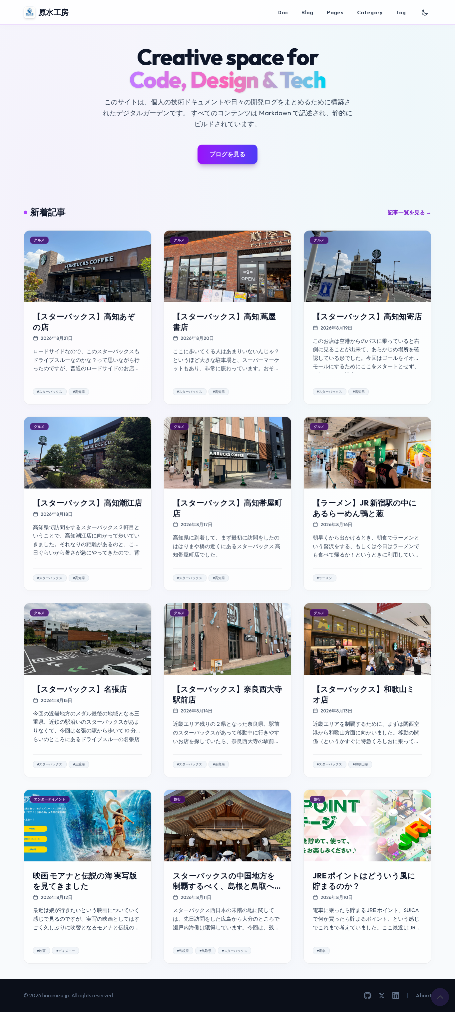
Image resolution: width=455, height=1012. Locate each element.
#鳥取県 (206, 951)
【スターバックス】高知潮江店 (87, 502)
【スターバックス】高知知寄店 (367, 316)
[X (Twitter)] (382, 996)
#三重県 (79, 764)
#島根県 (183, 951)
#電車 (321, 951)
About (423, 995)
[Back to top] (440, 997)
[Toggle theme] (425, 12)
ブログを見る (227, 154)
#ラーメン (324, 578)
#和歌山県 (360, 764)
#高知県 (79, 392)
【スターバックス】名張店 (80, 689)
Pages (335, 12)
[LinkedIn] (395, 995)
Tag (401, 12)
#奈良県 (219, 764)
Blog (307, 12)
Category (370, 12)
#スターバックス (49, 392)
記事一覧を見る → (409, 212)
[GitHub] (367, 995)
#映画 (41, 951)
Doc (282, 12)
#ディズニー (65, 951)
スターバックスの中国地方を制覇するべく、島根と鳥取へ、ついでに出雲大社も (227, 886)
